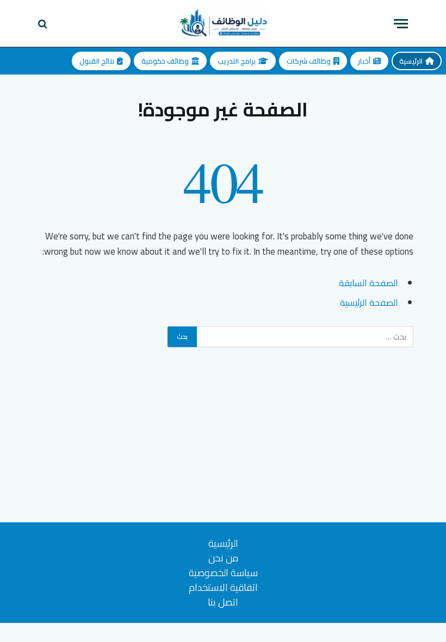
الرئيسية (411, 60)
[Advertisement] (223, 446)
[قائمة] (401, 23)
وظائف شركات (309, 60)
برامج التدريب (237, 60)
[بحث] (43, 23)
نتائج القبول (96, 60)
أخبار (364, 60)
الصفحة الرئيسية (369, 302)
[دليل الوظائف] (223, 23)
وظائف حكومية (165, 60)
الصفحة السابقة (368, 282)
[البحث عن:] (304, 336)
